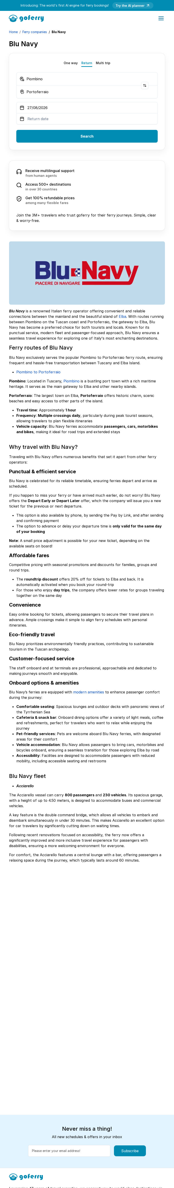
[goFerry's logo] (28, 18)
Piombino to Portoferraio (38, 372)
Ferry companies (34, 32)
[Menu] (161, 18)
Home (13, 32)
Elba (122, 316)
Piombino (71, 381)
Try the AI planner (130, 5)
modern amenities (88, 692)
